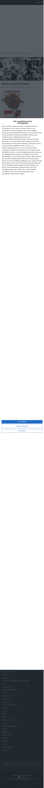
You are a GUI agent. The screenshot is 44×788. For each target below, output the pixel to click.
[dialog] (22, 394)
